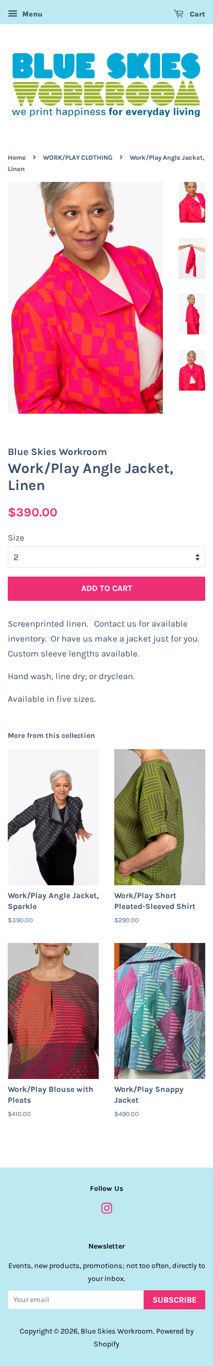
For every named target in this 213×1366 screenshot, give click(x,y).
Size (16, 537)
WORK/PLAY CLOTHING (78, 157)
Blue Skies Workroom (117, 1331)
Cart (196, 14)
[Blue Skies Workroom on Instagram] (106, 1210)
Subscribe (174, 1300)
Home (17, 157)
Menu (31, 14)
